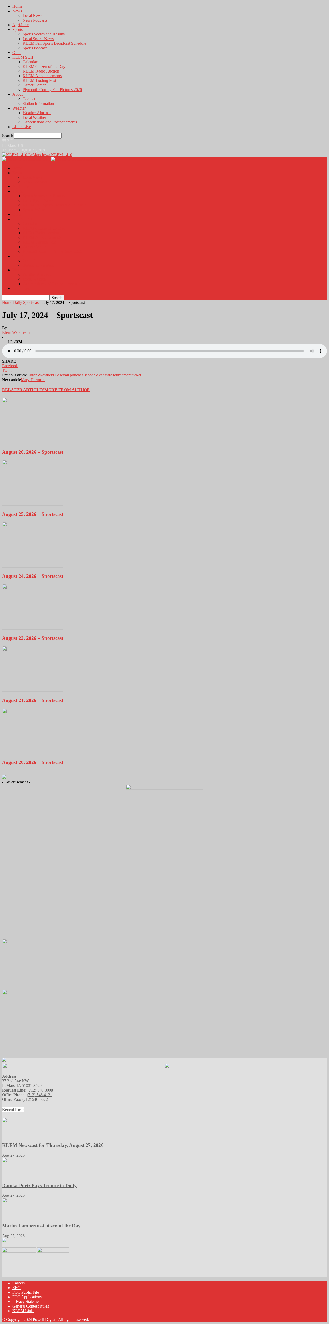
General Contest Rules (30, 1306)
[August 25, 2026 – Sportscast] (32, 504)
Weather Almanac (37, 113)
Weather (19, 108)
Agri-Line (20, 25)
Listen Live (21, 126)
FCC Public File (25, 1292)
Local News (32, 15)
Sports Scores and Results (44, 34)
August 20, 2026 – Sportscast (32, 762)
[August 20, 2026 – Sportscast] (32, 752)
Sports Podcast (35, 48)
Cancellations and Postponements (50, 122)
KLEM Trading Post (39, 80)
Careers (18, 1283)
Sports (17, 29)
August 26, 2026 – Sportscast (32, 452)
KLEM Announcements (42, 76)
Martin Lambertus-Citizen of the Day (41, 1225)
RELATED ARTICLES (23, 390)
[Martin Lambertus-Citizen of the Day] (15, 1215)
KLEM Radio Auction (41, 71)
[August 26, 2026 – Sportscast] (32, 442)
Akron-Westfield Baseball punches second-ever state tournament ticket (84, 375)
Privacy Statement (27, 1301)
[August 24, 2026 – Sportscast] (32, 566)
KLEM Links (23, 1311)
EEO (16, 1287)
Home (17, 6)
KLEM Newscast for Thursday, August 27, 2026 (53, 1145)
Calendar (30, 62)
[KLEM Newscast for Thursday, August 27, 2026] (15, 1135)
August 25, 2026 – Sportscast (32, 514)
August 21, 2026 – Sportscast (32, 700)
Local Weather (34, 117)
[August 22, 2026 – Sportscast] (32, 628)
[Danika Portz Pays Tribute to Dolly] (15, 1175)
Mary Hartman (33, 379)
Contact (29, 99)
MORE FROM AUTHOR (67, 390)
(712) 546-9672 (35, 1099)
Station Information (38, 103)
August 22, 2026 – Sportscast (32, 638)
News (17, 11)
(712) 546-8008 (40, 1090)
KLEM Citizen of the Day (44, 66)
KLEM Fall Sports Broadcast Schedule (54, 43)
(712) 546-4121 (39, 1095)
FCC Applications (27, 1297)
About (17, 94)
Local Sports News (38, 39)
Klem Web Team (16, 332)
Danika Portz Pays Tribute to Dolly (39, 1185)
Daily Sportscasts (27, 302)
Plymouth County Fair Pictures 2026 (52, 89)
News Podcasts (35, 20)
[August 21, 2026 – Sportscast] (32, 690)
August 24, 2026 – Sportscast (32, 576)
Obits (16, 52)
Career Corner (34, 85)
